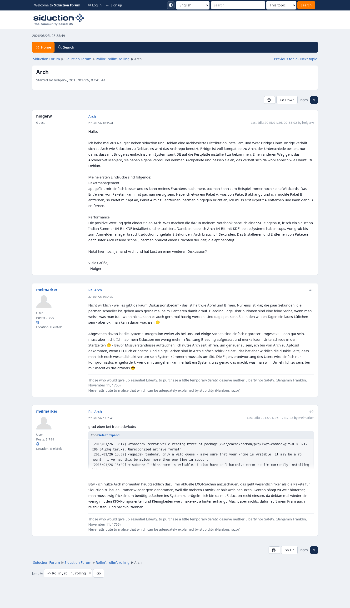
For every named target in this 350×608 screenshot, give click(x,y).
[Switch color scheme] (171, 5)
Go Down (287, 100)
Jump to (37, 573)
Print (269, 100)
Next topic (308, 59)
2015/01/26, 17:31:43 (100, 418)
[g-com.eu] (37, 322)
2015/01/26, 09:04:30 (100, 296)
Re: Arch (95, 289)
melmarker (46, 289)
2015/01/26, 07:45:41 (100, 123)
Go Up (290, 550)
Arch (92, 116)
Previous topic (285, 59)
